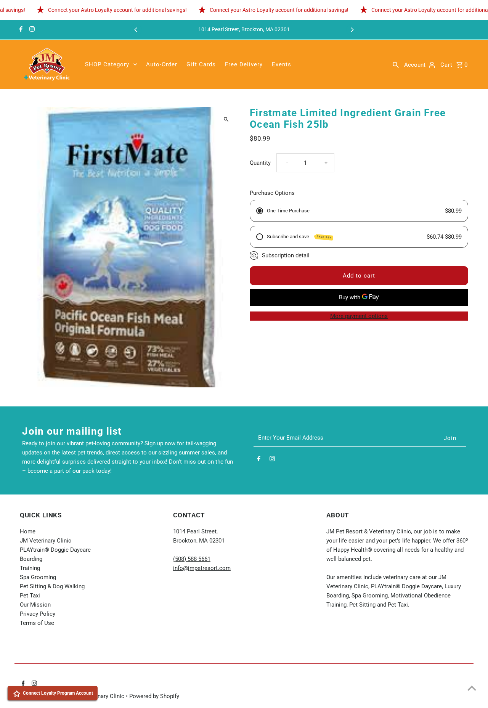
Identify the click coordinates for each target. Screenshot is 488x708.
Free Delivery (244, 64)
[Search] (396, 64)
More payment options (359, 316)
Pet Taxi (30, 595)
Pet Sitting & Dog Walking (52, 586)
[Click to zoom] (225, 119)
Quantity (260, 162)
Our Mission (35, 604)
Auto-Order (161, 64)
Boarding (31, 558)
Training (30, 568)
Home (27, 531)
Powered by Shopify (154, 696)
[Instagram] (31, 29)
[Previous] (136, 29)
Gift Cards (201, 64)
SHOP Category (107, 64)
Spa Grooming (38, 577)
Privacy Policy (37, 613)
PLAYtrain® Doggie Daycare (55, 549)
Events (281, 64)
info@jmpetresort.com (202, 568)
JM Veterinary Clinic (45, 540)
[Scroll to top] (471, 688)
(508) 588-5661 (191, 558)
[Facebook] (20, 29)
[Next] (352, 29)
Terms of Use (37, 623)
